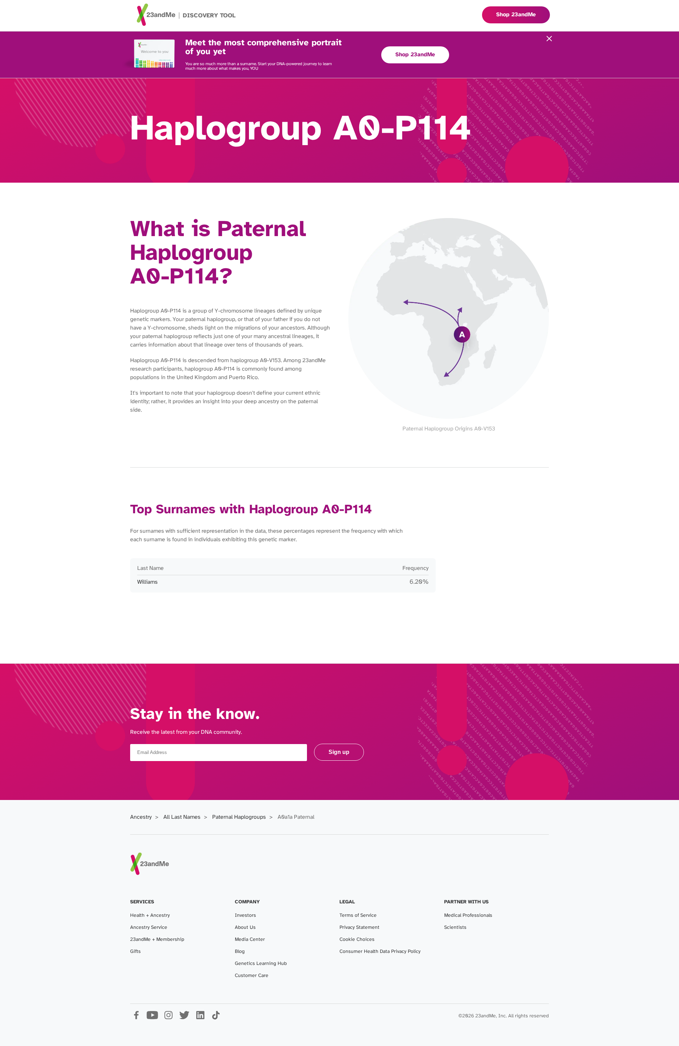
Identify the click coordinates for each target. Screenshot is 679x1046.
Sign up (339, 752)
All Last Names (182, 817)
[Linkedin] (200, 1018)
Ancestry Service (148, 927)
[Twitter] (184, 1018)
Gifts (135, 951)
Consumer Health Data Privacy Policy (380, 951)
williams (147, 582)
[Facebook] (136, 1018)
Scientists (455, 927)
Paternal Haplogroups (239, 817)
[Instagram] (168, 1018)
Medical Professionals (468, 915)
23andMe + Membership (157, 939)
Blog (240, 951)
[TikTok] (216, 1018)
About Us (245, 927)
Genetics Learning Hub (261, 963)
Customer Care (251, 975)
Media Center (250, 939)
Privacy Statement (359, 927)
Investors (245, 915)
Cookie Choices (357, 939)
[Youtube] (152, 1018)
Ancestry (141, 817)
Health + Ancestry (150, 915)
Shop (516, 15)
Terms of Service (358, 915)
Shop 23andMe (415, 55)
